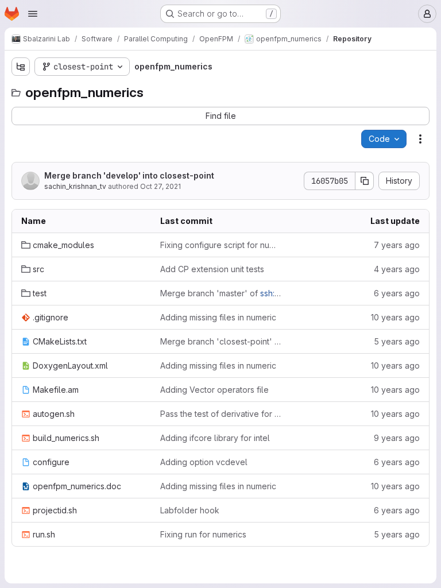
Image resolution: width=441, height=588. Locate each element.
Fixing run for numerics (203, 534)
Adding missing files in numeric (218, 317)
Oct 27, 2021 (160, 186)
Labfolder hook (189, 510)
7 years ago (397, 245)
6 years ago (397, 293)
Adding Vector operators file (214, 389)
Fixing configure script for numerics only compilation (220, 245)
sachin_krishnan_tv (75, 186)
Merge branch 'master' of (220, 293)
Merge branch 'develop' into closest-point (129, 175)
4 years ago (397, 269)
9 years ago (397, 438)
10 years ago (395, 317)
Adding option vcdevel (203, 462)
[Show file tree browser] (20, 66)
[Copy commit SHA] (364, 181)
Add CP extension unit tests (212, 269)
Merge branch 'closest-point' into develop (220, 341)
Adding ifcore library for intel (215, 438)
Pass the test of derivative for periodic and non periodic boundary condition (220, 414)
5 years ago (397, 341)
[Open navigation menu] (33, 14)
